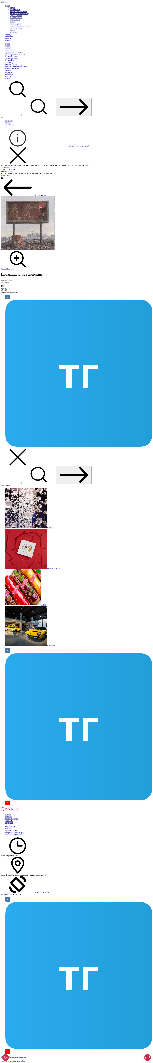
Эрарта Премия (16, 16)
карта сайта (20, 1061)
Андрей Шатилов (7, 269)
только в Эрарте (16, 18)
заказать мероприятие (13, 835)
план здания (16, 894)
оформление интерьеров (14, 833)
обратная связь (11, 826)
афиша (7, 34)
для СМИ (9, 821)
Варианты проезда (8, 167)
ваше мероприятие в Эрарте (20, 26)
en (2, 117)
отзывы (8, 828)
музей (7, 6)
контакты (13, 32)
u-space (12, 22)
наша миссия (15, 10)
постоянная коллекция (18, 12)
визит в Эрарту (16, 24)
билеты (12, 30)
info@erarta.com (7, 171)
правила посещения (8, 1061)
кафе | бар (9, 36)
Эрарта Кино (15, 20)
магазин (8, 40)
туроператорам (11, 830)
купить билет (6, 175)
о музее (12, 8)
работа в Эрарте (11, 819)
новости (8, 817)
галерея (8, 38)
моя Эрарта (9, 125)
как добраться (6, 894)
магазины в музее (16, 28)
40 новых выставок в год (19, 14)
